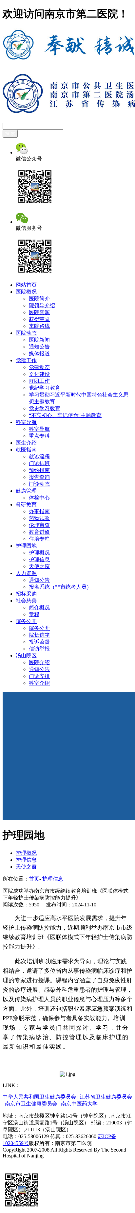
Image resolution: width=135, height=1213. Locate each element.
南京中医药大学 (79, 1103)
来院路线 (39, 326)
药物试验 (39, 518)
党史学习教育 (44, 408)
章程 (34, 614)
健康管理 (26, 491)
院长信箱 (39, 635)
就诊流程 (39, 456)
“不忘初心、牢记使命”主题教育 (65, 415)
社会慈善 (26, 600)
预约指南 (39, 470)
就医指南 (26, 449)
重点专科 (39, 436)
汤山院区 (26, 655)
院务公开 (26, 621)
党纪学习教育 (44, 388)
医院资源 (39, 312)
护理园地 (26, 545)
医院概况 (26, 292)
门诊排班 (39, 463)
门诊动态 (39, 484)
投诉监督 (39, 642)
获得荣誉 (39, 319)
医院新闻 (39, 340)
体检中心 (39, 497)
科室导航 (26, 422)
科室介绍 (39, 683)
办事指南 (39, 511)
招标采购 (26, 594)
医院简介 (39, 298)
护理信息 (39, 559)
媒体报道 (39, 353)
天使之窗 (39, 566)
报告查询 (39, 477)
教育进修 (39, 532)
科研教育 (26, 504)
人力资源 (26, 573)
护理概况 (39, 552)
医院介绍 (39, 662)
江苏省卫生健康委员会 (106, 1097)
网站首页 (26, 285)
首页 (34, 879)
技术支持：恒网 (21, 1162)
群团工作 (39, 381)
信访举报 (39, 648)
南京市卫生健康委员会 (32, 1103)
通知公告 (39, 346)
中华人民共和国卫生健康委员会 (40, 1097)
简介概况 (39, 607)
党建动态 (39, 367)
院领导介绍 (42, 305)
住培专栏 (39, 539)
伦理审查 (39, 525)
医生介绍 (26, 443)
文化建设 (39, 374)
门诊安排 (39, 676)
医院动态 (26, 333)
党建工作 (26, 360)
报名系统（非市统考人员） (60, 587)
